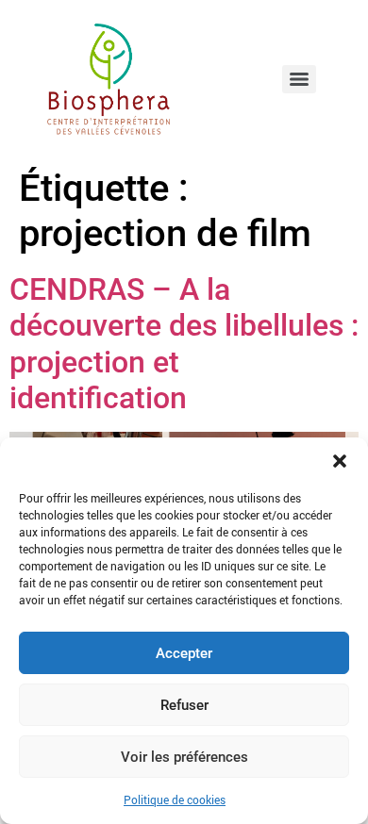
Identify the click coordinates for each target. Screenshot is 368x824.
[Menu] (299, 79)
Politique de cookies (175, 799)
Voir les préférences (184, 757)
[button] (339, 461)
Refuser (184, 705)
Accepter (184, 653)
